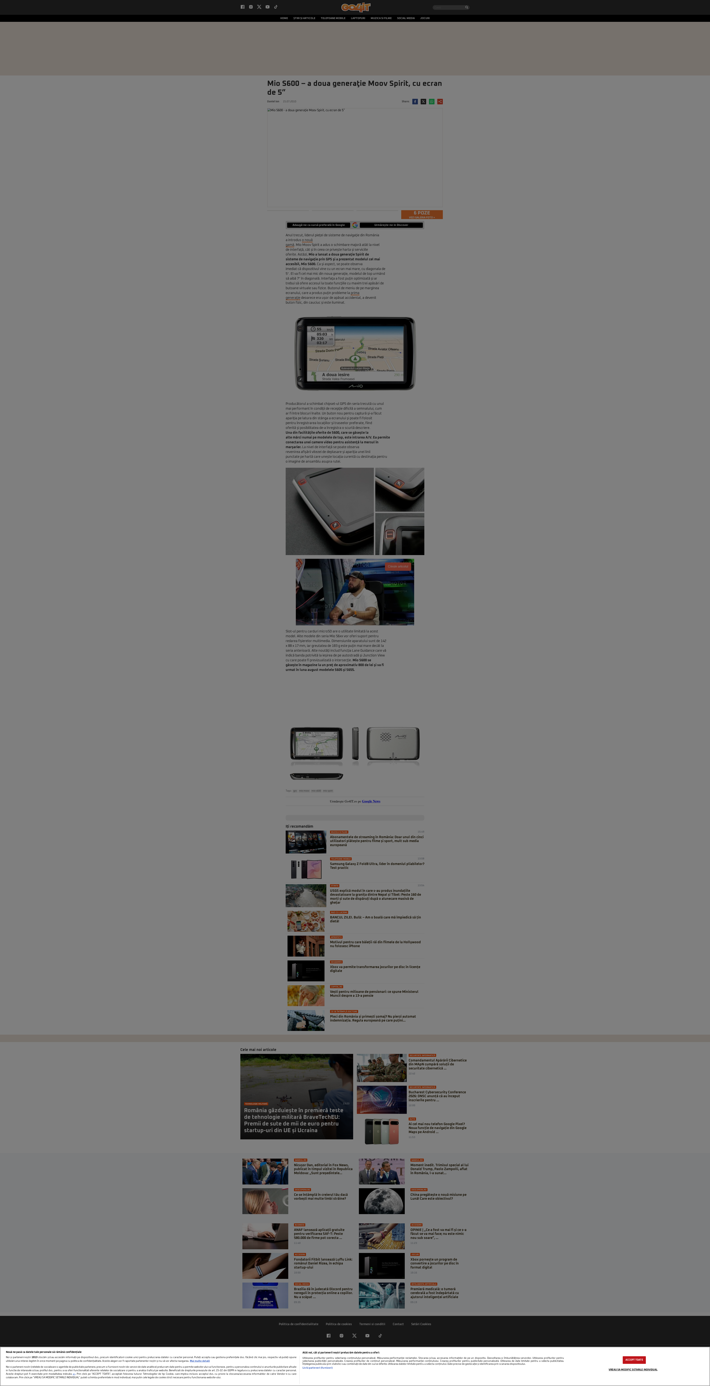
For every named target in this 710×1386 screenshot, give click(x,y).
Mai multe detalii (200, 1361)
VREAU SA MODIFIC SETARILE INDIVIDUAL (633, 1370)
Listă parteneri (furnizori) (317, 1368)
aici (74, 1374)
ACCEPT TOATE (634, 1360)
